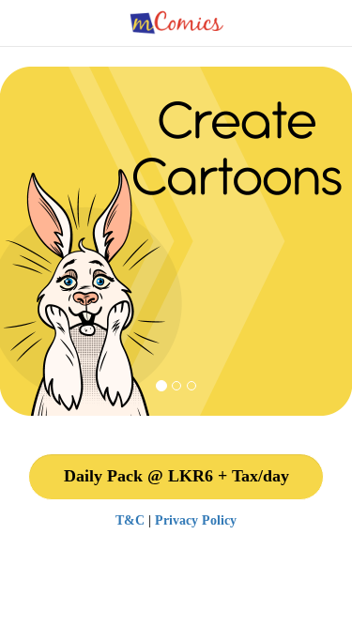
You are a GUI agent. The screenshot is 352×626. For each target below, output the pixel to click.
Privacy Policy (196, 520)
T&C (130, 520)
